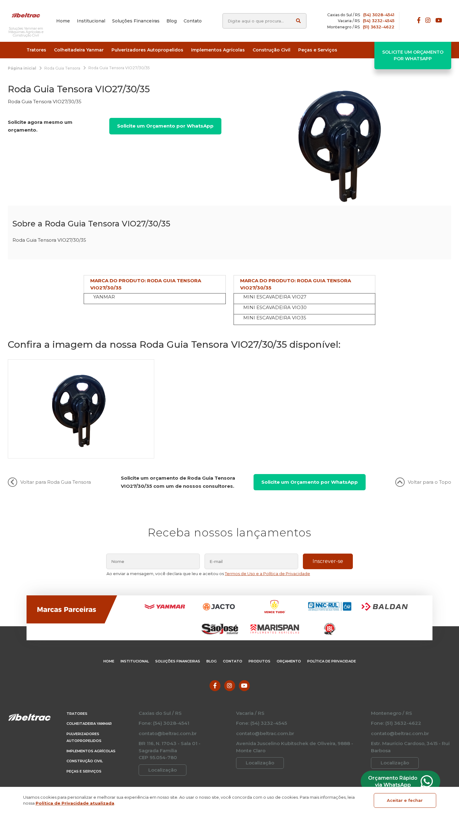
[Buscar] (298, 20)
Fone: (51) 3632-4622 (396, 723)
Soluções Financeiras (177, 661)
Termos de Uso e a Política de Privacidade (267, 573)
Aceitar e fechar (405, 800)
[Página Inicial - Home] (26, 15)
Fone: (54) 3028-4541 (164, 723)
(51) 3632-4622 (378, 26)
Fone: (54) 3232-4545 (261, 723)
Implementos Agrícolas (91, 751)
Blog (211, 661)
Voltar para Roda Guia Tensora (55, 482)
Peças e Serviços (84, 771)
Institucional (135, 661)
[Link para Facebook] (419, 21)
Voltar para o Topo (429, 482)
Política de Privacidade (331, 661)
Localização (162, 770)
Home (108, 661)
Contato (232, 661)
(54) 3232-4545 (378, 20)
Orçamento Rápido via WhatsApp (392, 781)
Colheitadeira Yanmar (89, 723)
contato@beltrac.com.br (168, 733)
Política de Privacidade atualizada (75, 803)
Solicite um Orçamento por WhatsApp (412, 55)
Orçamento (289, 661)
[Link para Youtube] (438, 21)
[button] (36, 50)
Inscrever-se (328, 561)
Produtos (259, 661)
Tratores (77, 713)
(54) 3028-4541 (378, 14)
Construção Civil (85, 761)
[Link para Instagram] (428, 21)
